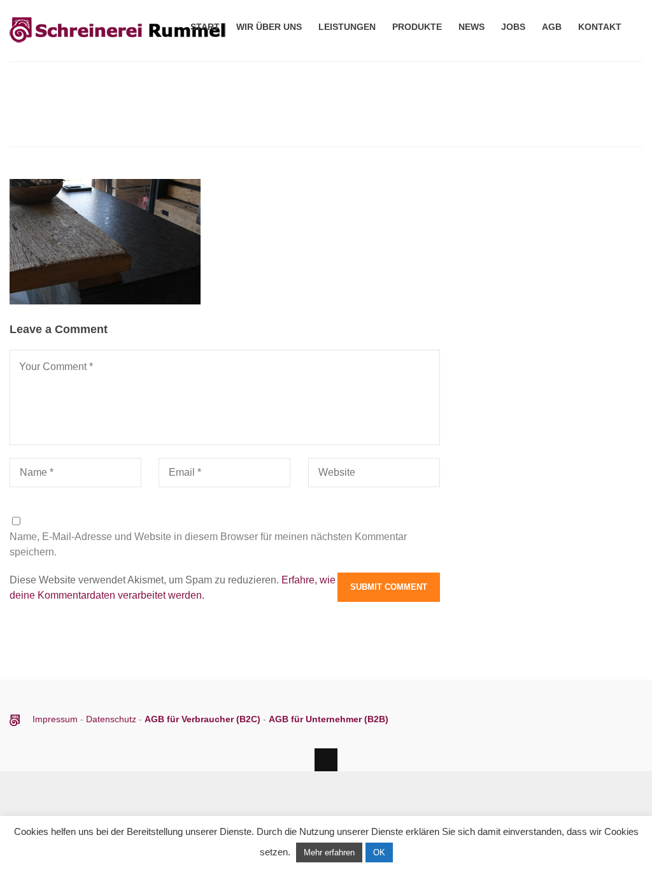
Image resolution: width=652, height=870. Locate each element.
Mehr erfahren (329, 852)
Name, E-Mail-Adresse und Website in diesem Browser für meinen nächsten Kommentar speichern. (208, 544)
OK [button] (379, 852)
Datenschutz (111, 719)
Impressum (56, 719)
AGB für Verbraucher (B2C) (204, 719)
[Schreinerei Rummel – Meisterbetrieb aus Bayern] (118, 43)
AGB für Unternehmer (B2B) (328, 719)
